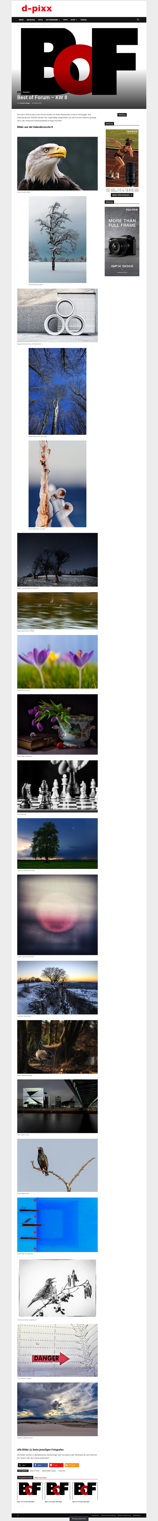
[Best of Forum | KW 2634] (29, 1491)
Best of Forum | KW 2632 (81, 1502)
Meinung (31, 20)
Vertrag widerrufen (79, 1519)
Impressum (95, 1515)
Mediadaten (137, 1515)
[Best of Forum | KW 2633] (57, 1491)
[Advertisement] (99, 8)
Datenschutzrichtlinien (108, 1515)
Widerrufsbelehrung (124, 1515)
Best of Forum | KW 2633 (53, 1502)
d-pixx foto (61, 1471)
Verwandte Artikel (25, 1478)
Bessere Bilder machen (49, 1471)
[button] (138, 20)
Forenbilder (32, 25)
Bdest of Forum (35, 1471)
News (21, 20)
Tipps (65, 20)
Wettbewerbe (52, 20)
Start (18, 25)
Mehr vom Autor (41, 1478)
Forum (84, 20)
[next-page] (22, 1506)
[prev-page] (18, 1506)
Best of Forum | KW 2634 (25, 1502)
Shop (73, 20)
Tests (40, 20)
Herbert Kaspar (25, 103)
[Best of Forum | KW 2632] (85, 1491)
